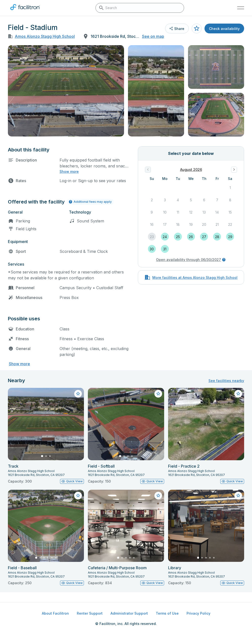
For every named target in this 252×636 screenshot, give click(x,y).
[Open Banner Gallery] (66, 90)
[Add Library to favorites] (238, 496)
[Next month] (234, 170)
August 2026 (191, 169)
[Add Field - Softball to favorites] (158, 394)
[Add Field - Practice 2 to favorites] (238, 394)
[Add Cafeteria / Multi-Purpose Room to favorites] (158, 496)
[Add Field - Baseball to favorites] (78, 496)
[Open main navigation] (240, 7)
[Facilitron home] (25, 11)
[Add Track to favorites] (78, 394)
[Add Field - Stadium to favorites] (197, 28)
